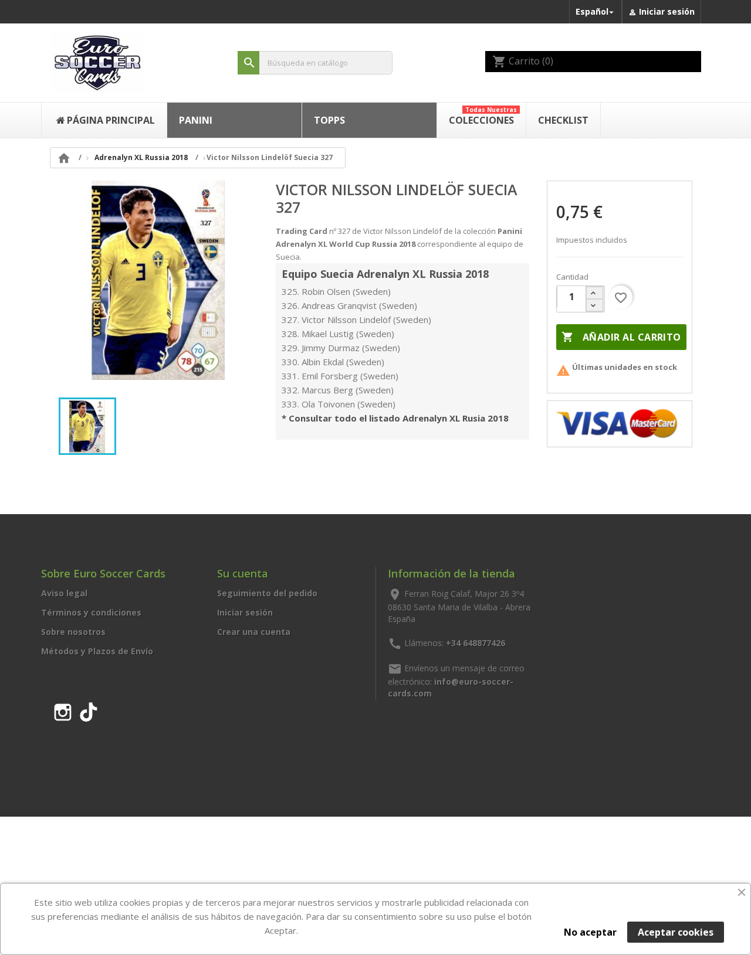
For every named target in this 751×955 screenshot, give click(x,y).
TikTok (88, 710)
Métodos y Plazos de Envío (97, 651)
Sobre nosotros (73, 631)
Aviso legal (64, 593)
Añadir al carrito (621, 337)
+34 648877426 (475, 642)
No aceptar (590, 932)
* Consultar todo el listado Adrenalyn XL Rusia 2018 (395, 418)
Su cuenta (242, 573)
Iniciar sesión (245, 612)
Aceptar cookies (675, 932)
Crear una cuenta (253, 631)
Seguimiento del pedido (267, 593)
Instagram (63, 710)
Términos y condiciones (91, 612)
